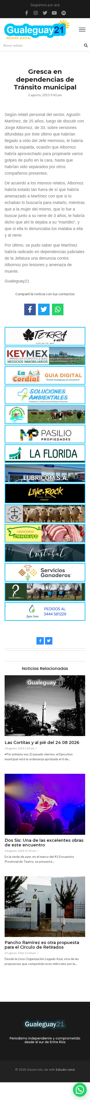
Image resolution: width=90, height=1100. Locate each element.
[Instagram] (35, 13)
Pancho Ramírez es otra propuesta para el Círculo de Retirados (42, 945)
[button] (80, 1090)
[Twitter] (45, 13)
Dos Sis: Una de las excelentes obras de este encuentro (44, 843)
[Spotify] (63, 13)
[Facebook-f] (26, 13)
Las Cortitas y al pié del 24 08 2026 (42, 742)
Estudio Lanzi (65, 1069)
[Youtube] (54, 13)
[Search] (86, 45)
